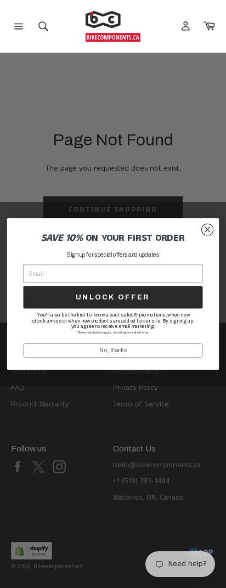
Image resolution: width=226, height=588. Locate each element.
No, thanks (113, 350)
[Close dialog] (207, 229)
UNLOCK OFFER (113, 297)
